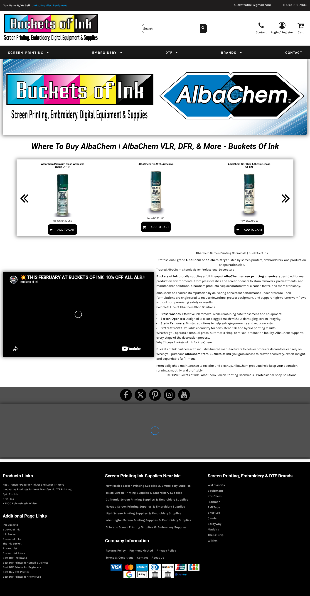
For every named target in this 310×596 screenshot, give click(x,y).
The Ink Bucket (12, 543)
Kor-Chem (214, 496)
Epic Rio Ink (10, 494)
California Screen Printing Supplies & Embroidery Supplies (147, 499)
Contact (142, 557)
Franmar (214, 501)
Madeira (213, 529)
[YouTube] (184, 395)
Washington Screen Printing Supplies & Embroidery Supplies (148, 520)
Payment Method (141, 550)
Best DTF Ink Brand (15, 557)
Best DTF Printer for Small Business (25, 562)
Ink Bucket (10, 534)
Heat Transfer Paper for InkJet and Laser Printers (33, 484)
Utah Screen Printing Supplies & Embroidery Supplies (143, 513)
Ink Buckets (10, 524)
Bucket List (10, 548)
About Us (158, 557)
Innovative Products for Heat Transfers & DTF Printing (37, 489)
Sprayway (214, 523)
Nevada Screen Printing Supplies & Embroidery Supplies (145, 506)
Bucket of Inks (12, 539)
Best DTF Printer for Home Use (22, 576)
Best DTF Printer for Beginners (22, 567)
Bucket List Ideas (14, 553)
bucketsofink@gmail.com (252, 5)
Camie (212, 518)
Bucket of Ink (11, 529)
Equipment (215, 490)
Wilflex (212, 540)
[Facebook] (126, 395)
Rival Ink (8, 499)
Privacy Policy (166, 550)
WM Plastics (216, 485)
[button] (29, 52)
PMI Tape (214, 507)
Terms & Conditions (119, 557)
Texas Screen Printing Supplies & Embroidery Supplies (144, 492)
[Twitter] (140, 395)
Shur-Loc (214, 512)
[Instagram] (169, 395)
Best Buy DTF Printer (16, 572)
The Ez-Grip (216, 535)
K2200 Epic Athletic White (20, 503)
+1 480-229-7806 (295, 5)
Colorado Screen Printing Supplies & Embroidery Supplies (146, 527)
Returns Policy (116, 550)
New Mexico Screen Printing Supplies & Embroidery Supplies (148, 485)
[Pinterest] (155, 395)
